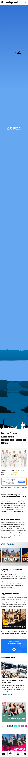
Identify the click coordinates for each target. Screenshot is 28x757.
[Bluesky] (15, 726)
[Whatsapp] (19, 726)
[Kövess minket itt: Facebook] (14, 649)
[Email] (26, 726)
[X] (11, 726)
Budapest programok (12, 431)
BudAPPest (11, 2)
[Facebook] (8, 726)
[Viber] (22, 726)
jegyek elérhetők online (8, 597)
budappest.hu (4, 431)
